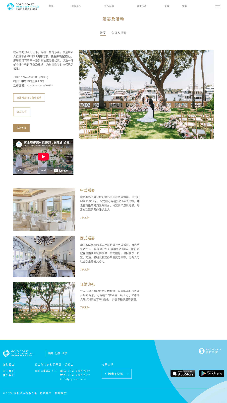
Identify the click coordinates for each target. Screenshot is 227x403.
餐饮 (167, 5)
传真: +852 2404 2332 (75, 375)
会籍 (51, 5)
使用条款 (61, 393)
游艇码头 (76, 5)
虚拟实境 (22, 111)
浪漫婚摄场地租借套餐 (29, 97)
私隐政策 (46, 393)
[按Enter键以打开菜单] (217, 7)
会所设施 (109, 5)
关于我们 (9, 371)
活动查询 (21, 128)
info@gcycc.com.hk (73, 379)
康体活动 (142, 5)
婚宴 (184, 5)
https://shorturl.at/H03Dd (40, 85)
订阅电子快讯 (114, 374)
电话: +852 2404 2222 (75, 371)
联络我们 (9, 375)
